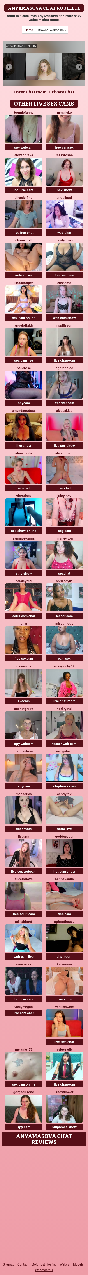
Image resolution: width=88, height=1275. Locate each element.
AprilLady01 (64, 581)
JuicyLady (64, 495)
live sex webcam (23, 871)
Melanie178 (23, 1049)
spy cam (64, 530)
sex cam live (23, 360)
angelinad (64, 197)
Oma (24, 623)
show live (64, 828)
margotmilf (64, 751)
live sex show (64, 445)
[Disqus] (44, 1205)
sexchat (24, 488)
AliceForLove (24, 879)
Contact (22, 1264)
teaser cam (64, 616)
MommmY (23, 666)
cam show (64, 999)
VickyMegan (23, 1006)
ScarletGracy (23, 708)
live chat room (64, 701)
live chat (64, 488)
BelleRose (24, 368)
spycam (24, 403)
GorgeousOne (23, 1092)
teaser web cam (64, 743)
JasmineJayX (24, 964)
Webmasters (44, 1270)
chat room (24, 828)
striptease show (64, 1127)
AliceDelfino (24, 197)
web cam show (64, 317)
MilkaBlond (23, 921)
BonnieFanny (24, 112)
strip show (24, 573)
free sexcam (23, 658)
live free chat (24, 232)
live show (23, 445)
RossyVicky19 (64, 666)
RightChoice (64, 368)
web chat (64, 232)
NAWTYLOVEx (64, 240)
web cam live (24, 956)
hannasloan (24, 751)
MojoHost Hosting (44, 1264)
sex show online (23, 530)
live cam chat (24, 1012)
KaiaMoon (64, 964)
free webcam (64, 275)
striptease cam (64, 786)
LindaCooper (23, 282)
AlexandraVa (23, 155)
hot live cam (23, 190)
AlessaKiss (64, 410)
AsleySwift (64, 1049)
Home (29, 30)
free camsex (64, 147)
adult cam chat (23, 616)
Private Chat (62, 92)
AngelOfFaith (23, 325)
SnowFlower (64, 1092)
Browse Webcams (51, 30)
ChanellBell (23, 240)
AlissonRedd (64, 453)
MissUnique (64, 623)
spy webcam (23, 147)
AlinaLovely (23, 453)
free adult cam (24, 914)
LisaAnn (23, 836)
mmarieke (64, 112)
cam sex (64, 658)
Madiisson (64, 325)
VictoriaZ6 (23, 495)
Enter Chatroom (30, 92)
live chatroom (64, 360)
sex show (64, 190)
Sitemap (8, 1264)
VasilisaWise (64, 1006)
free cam (64, 914)
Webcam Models (71, 1264)
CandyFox (64, 793)
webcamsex (24, 275)
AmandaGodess (24, 410)
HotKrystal (64, 708)
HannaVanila (64, 879)
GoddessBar (64, 836)
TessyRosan (64, 155)
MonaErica (24, 793)
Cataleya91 (24, 581)
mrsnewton (64, 538)
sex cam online (23, 317)
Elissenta (64, 282)
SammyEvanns (24, 538)
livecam (24, 701)
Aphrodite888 (64, 921)
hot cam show (64, 871)
